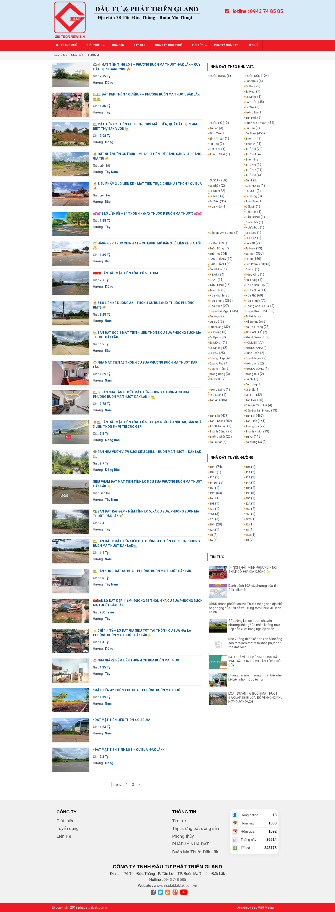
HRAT (213, 279)
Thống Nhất (217, 154)
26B (247, 514)
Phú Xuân (215, 395)
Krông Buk (252, 374)
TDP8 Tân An (218, 426)
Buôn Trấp (252, 353)
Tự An (249, 436)
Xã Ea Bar (215, 442)
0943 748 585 (175, 880)
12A (211, 477)
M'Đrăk (250, 389)
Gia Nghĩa (251, 222)
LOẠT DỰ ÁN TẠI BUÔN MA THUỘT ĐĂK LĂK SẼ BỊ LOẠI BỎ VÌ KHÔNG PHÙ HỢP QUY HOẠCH (255, 697)
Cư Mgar (215, 316)
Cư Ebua (250, 133)
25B (247, 508)
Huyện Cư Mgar (219, 311)
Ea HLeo (250, 232)
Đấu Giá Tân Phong (258, 410)
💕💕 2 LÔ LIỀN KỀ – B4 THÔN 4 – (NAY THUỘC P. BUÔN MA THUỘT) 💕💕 (147, 213)
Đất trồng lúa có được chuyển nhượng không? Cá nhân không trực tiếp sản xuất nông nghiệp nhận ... (254, 625)
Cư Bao (214, 144)
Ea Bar (249, 86)
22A (247, 503)
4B (247, 540)
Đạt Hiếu (215, 149)
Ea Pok (213, 353)
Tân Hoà (251, 117)
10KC (212, 472)
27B (211, 519)
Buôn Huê (215, 253)
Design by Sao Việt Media (255, 907)
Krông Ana (252, 363)
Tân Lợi (250, 415)
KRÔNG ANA (253, 347)
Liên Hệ (64, 836)
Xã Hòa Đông (254, 327)
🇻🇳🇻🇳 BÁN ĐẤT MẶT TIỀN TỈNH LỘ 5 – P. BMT (126, 273)
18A (247, 488)
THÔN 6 (250, 164)
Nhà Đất (77, 55)
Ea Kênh (250, 316)
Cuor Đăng (216, 327)
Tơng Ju (215, 290)
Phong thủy (183, 836)
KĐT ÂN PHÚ (253, 332)
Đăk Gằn (251, 212)
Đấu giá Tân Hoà (256, 405)
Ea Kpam (215, 337)
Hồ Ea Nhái (252, 290)
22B (211, 508)
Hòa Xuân (215, 306)
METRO (250, 395)
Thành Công (217, 431)
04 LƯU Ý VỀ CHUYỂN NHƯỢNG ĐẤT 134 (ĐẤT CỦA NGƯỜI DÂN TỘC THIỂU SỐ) (255, 661)
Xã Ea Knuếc (253, 321)
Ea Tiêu (214, 201)
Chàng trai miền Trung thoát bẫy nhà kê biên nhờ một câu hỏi (255, 677)
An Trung (251, 279)
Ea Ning (214, 196)
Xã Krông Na (253, 442)
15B (211, 488)
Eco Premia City (255, 264)
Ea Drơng (215, 332)
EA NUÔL (251, 102)
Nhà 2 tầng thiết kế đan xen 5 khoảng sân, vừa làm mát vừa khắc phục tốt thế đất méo (255, 643)
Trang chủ (59, 55)
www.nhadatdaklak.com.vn (175, 885)
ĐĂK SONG (252, 217)
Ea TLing (251, 196)
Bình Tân (215, 133)
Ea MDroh (215, 342)
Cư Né (249, 379)
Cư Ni (249, 180)
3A (247, 529)
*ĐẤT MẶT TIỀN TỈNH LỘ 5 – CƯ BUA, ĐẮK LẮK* (128, 749)
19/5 (212, 493)
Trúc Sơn (251, 201)
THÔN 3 (250, 149)
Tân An (214, 400)
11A (247, 472)
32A (211, 529)
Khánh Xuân (253, 337)
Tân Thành (216, 421)
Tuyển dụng (68, 828)
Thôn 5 (250, 159)
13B (247, 477)
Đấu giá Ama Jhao (221, 232)
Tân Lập (214, 415)
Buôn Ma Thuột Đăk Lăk (195, 851)
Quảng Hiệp (217, 358)
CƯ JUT (250, 191)
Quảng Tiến (217, 368)
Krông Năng (217, 389)
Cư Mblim (215, 269)
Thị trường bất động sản (195, 828)
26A (211, 514)
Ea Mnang (215, 347)
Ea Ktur (214, 191)
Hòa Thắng (216, 300)
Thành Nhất (253, 431)
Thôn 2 (250, 144)
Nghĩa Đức (252, 227)
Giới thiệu (65, 820)
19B (247, 493)
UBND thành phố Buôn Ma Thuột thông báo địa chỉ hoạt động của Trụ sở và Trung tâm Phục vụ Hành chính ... (245, 608)
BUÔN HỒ (215, 123)
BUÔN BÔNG (217, 76)
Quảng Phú (216, 363)
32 (247, 524)
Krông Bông (217, 374)
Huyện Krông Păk (256, 311)
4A (211, 540)
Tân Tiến (251, 421)
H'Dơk (213, 274)
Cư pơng (251, 384)
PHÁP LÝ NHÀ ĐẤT (190, 844)
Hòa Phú (250, 295)
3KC (248, 535)
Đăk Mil (250, 206)
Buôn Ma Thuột (255, 123)
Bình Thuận (216, 138)
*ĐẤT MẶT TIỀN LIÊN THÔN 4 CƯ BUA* (121, 720)
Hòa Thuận (252, 300)
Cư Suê (214, 321)
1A (211, 498)
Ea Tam (250, 253)
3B (211, 535)
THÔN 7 (250, 170)
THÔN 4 (250, 154)
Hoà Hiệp (215, 206)
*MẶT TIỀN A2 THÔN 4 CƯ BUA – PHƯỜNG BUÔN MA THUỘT (137, 690)
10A (247, 467)
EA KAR (250, 243)
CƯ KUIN (215, 180)
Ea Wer (250, 107)
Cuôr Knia (251, 81)
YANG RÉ (215, 379)
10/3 (212, 467)
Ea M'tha (251, 96)
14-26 (213, 482)
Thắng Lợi (252, 426)
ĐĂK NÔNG (252, 185)
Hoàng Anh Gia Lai (257, 306)
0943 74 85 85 (266, 11)
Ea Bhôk (214, 185)
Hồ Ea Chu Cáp (255, 285)
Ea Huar (250, 91)
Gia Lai (249, 269)
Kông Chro (252, 274)
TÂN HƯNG (216, 285)
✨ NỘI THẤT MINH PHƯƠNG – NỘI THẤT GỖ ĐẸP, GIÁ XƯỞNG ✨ (252, 569)
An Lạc (213, 128)
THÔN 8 (250, 175)
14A (247, 482)
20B (211, 503)
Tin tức (179, 820)
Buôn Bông (216, 248)
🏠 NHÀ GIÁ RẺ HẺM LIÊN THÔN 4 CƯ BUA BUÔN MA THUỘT (137, 660)
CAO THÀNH (217, 264)
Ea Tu (249, 259)
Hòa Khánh (216, 295)
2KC (248, 519)
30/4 (212, 524)
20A (247, 498)
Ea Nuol (250, 248)
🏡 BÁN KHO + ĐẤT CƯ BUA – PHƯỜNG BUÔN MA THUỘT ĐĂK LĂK (142, 571)
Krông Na (251, 112)
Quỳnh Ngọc (253, 358)
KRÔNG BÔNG (254, 368)
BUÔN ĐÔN (252, 76)
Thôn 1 (250, 138)
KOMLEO (251, 342)
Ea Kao (214, 243)
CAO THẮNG (217, 259)
